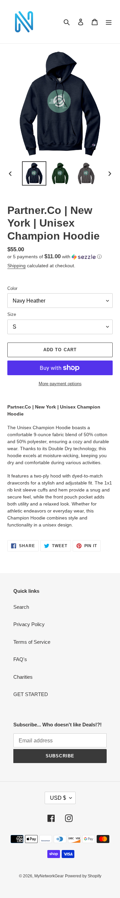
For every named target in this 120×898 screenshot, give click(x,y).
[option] (34, 173)
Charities (23, 677)
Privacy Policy (29, 624)
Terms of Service (31, 642)
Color (12, 288)
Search (21, 607)
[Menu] (109, 22)
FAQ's (20, 659)
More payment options (60, 383)
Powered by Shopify (83, 876)
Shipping (16, 265)
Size (11, 314)
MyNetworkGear (49, 876)
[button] (54, 257)
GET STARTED (30, 694)
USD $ (58, 798)
